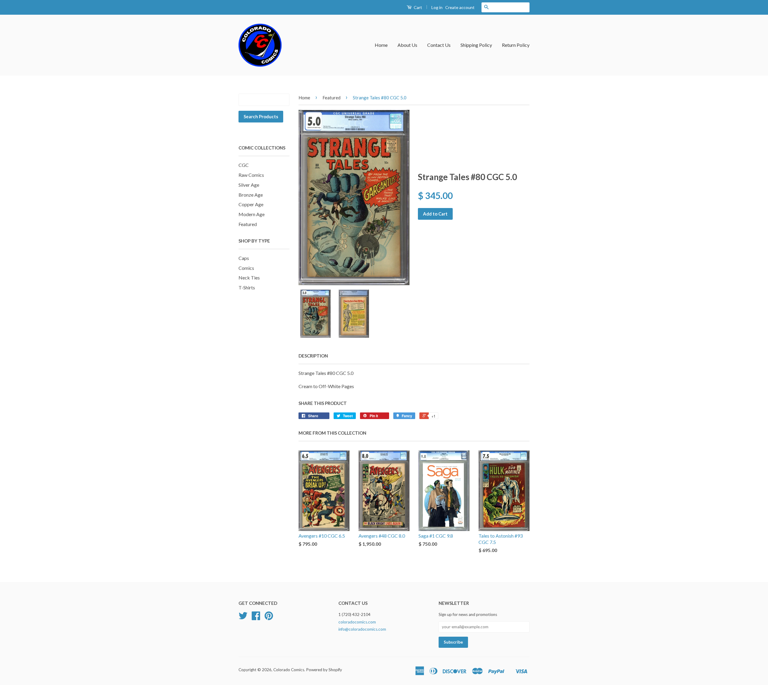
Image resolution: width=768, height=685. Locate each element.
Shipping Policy (476, 45)
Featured (247, 224)
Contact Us (439, 45)
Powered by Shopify (324, 669)
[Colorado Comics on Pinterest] (268, 617)
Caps (243, 258)
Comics (246, 268)
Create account (460, 7)
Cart (417, 7)
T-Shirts (246, 287)
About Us (407, 45)
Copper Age (250, 204)
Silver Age (248, 185)
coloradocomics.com (357, 622)
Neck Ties (249, 277)
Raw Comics (251, 175)
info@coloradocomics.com (362, 629)
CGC (243, 165)
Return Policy (516, 45)
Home (381, 45)
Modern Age (251, 214)
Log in (436, 7)
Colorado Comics (288, 669)
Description (313, 355)
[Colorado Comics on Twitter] (243, 617)
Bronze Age (250, 195)
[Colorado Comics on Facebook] (255, 617)
